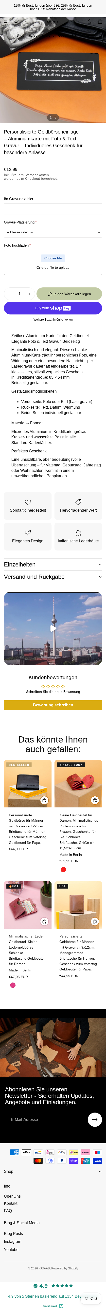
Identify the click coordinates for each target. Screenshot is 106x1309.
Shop (21, 35)
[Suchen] (16, 21)
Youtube (11, 1250)
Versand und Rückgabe (34, 576)
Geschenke (67, 35)
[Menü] (5, 21)
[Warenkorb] (100, 21)
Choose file (53, 258)
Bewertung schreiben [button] (53, 705)
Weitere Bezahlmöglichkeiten (53, 319)
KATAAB (44, 1268)
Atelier (84, 35)
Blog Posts (13, 1234)
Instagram (12, 1241)
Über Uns (12, 1196)
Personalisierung (41, 35)
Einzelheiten (19, 564)
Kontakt (10, 1203)
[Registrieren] (95, 1120)
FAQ (8, 1211)
